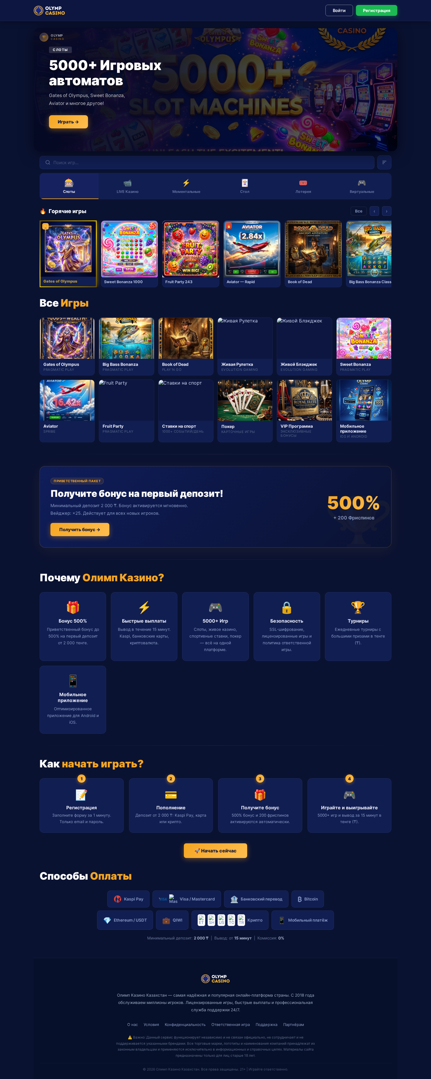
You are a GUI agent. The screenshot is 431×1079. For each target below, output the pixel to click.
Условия (151, 1024)
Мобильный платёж (303, 920)
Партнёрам (293, 1024)
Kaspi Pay (133, 899)
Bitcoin (308, 899)
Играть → (68, 122)
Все (358, 211)
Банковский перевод (256, 899)
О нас (132, 1024)
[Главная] (49, 11)
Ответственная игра (230, 1024)
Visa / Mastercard (197, 899)
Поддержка (266, 1024)
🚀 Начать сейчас (215, 851)
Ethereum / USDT (125, 920)
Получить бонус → (80, 529)
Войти (339, 10)
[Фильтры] (384, 162)
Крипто (254, 920)
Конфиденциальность (185, 1024)
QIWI (172, 920)
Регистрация (376, 10)
